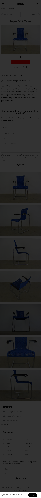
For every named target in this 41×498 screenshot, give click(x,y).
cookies (13, 494)
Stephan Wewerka (21, 81)
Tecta (19, 76)
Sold (8, 8)
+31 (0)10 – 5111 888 (15, 412)
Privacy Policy (34, 488)
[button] (37, 3)
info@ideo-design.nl (15, 420)
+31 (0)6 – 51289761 (16, 416)
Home (3, 8)
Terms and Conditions (20, 490)
